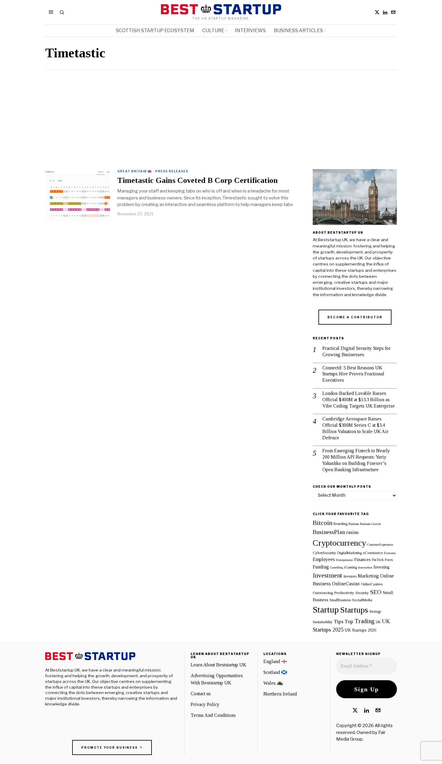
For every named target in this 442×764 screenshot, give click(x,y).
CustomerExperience (380, 544)
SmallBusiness (340, 600)
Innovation (365, 567)
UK (378, 622)
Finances (362, 559)
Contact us (201, 693)
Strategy (375, 611)
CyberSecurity (324, 552)
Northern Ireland (280, 693)
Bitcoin (322, 522)
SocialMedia (362, 600)
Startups (354, 609)
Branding (340, 524)
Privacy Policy (205, 704)
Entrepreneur (344, 560)
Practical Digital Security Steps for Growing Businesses (356, 351)
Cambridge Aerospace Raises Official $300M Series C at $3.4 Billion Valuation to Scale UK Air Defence (355, 428)
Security (362, 592)
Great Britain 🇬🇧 (134, 171)
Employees (324, 559)
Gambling (336, 567)
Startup (326, 609)
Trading (365, 621)
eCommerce (373, 552)
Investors (350, 576)
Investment (327, 575)
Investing (381, 567)
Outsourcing (323, 592)
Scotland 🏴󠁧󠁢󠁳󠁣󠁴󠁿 (275, 672)
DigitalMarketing (349, 553)
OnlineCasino (346, 584)
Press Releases (171, 171)
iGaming (350, 567)
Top (349, 621)
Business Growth (370, 524)
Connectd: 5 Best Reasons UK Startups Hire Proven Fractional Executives (353, 374)
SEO (376, 592)
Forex (389, 560)
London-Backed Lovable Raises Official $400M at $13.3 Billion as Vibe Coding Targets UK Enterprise (358, 399)
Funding (321, 567)
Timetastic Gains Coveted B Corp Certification (197, 180)
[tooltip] (377, 12)
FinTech (378, 560)
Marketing (368, 576)
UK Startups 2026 (360, 630)
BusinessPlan (329, 532)
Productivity (344, 592)
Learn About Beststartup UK (218, 664)
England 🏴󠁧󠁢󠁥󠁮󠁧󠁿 (275, 661)
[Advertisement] (221, 115)
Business (353, 524)
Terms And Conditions (213, 715)
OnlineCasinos (371, 584)
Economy (390, 553)
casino (352, 532)
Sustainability (323, 622)
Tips (338, 621)
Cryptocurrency (339, 542)
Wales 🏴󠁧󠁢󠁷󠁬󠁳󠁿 (273, 683)
